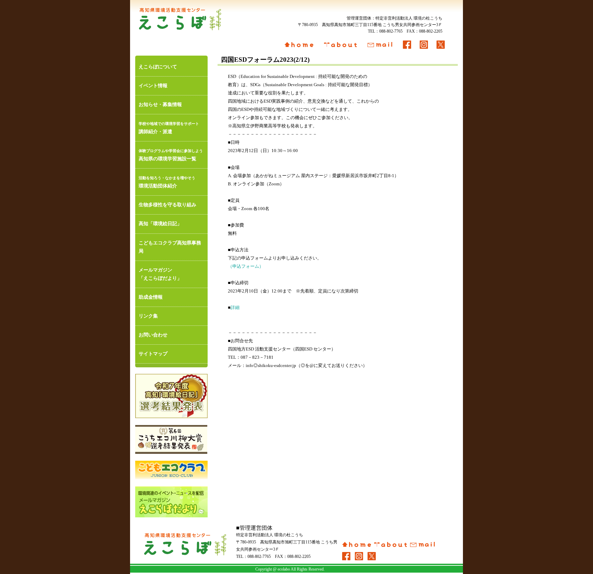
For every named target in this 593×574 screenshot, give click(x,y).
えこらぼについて (158, 66)
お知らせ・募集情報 (160, 104)
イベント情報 (153, 85)
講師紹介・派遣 (169, 128)
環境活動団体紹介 (167, 182)
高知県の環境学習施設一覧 (171, 155)
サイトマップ (153, 353)
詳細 (235, 307)
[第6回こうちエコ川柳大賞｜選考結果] (171, 439)
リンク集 (148, 316)
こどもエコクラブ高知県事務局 (170, 247)
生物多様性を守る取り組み (167, 204)
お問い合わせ (153, 334)
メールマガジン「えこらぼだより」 (160, 274)
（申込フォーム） (246, 266)
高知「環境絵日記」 (160, 223)
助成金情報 (151, 297)
